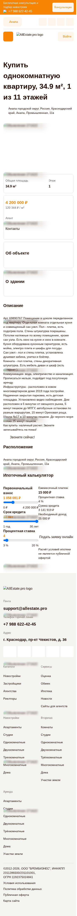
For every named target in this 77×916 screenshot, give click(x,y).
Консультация (63, 7)
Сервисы (46, 666)
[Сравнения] (52, 22)
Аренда (8, 791)
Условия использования (19, 883)
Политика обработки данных (22, 889)
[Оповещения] (70, 22)
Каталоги (9, 666)
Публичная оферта (16, 894)
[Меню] (8, 36)
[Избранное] (43, 22)
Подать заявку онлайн (56, 537)
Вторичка (46, 717)
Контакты (13, 228)
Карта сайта (11, 900)
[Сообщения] (61, 22)
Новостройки (11, 717)
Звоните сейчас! (22, 437)
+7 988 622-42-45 (20, 11)
